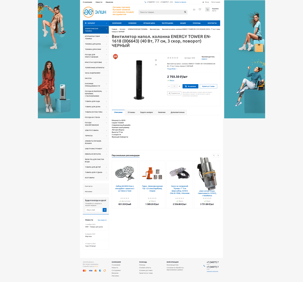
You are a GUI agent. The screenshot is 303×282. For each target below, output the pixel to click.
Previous (214, 155)
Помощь (197, 23)
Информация (172, 262)
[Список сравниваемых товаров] (194, 10)
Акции (183, 23)
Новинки (132, 23)
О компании (116, 265)
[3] (173, 58)
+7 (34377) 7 (151, 2)
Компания (116, 23)
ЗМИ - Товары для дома (94, 227)
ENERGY (204, 59)
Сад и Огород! (90, 246)
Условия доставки (145, 270)
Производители (172, 265)
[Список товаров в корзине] (212, 11)
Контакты (212, 23)
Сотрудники (116, 270)
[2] (170, 58)
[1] (168, 58)
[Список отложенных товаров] (200, 10)
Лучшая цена (149, 23)
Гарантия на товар (146, 273)
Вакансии (115, 273)
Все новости (102, 220)
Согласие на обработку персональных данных (175, 269)
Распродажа (167, 23)
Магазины (115, 276)
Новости (115, 267)
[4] (175, 58)
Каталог (91, 23)
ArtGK (96, 266)
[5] (177, 58)
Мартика (88, 236)
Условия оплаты (145, 267)
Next (218, 155)
